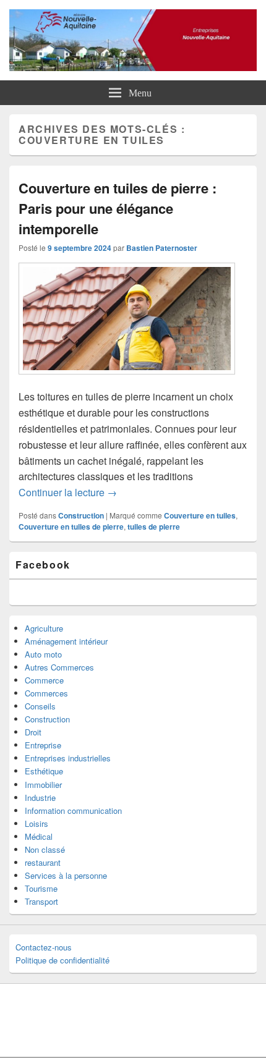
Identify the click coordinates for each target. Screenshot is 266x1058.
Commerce (44, 680)
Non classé (45, 849)
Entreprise (43, 745)
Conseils (40, 706)
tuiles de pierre (153, 526)
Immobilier (43, 784)
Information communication (73, 810)
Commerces (46, 693)
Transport (41, 901)
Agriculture (44, 628)
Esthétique (44, 771)
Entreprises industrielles (68, 758)
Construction (81, 515)
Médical (39, 836)
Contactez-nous (43, 947)
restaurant (43, 862)
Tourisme (41, 888)
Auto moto (43, 654)
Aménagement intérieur (66, 641)
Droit (33, 732)
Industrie (40, 797)
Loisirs (36, 823)
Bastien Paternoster (161, 247)
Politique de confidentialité (62, 960)
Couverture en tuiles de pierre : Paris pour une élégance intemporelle (118, 208)
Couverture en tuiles (200, 515)
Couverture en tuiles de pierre (71, 526)
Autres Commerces (59, 667)
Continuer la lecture (68, 492)
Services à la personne (66, 875)
